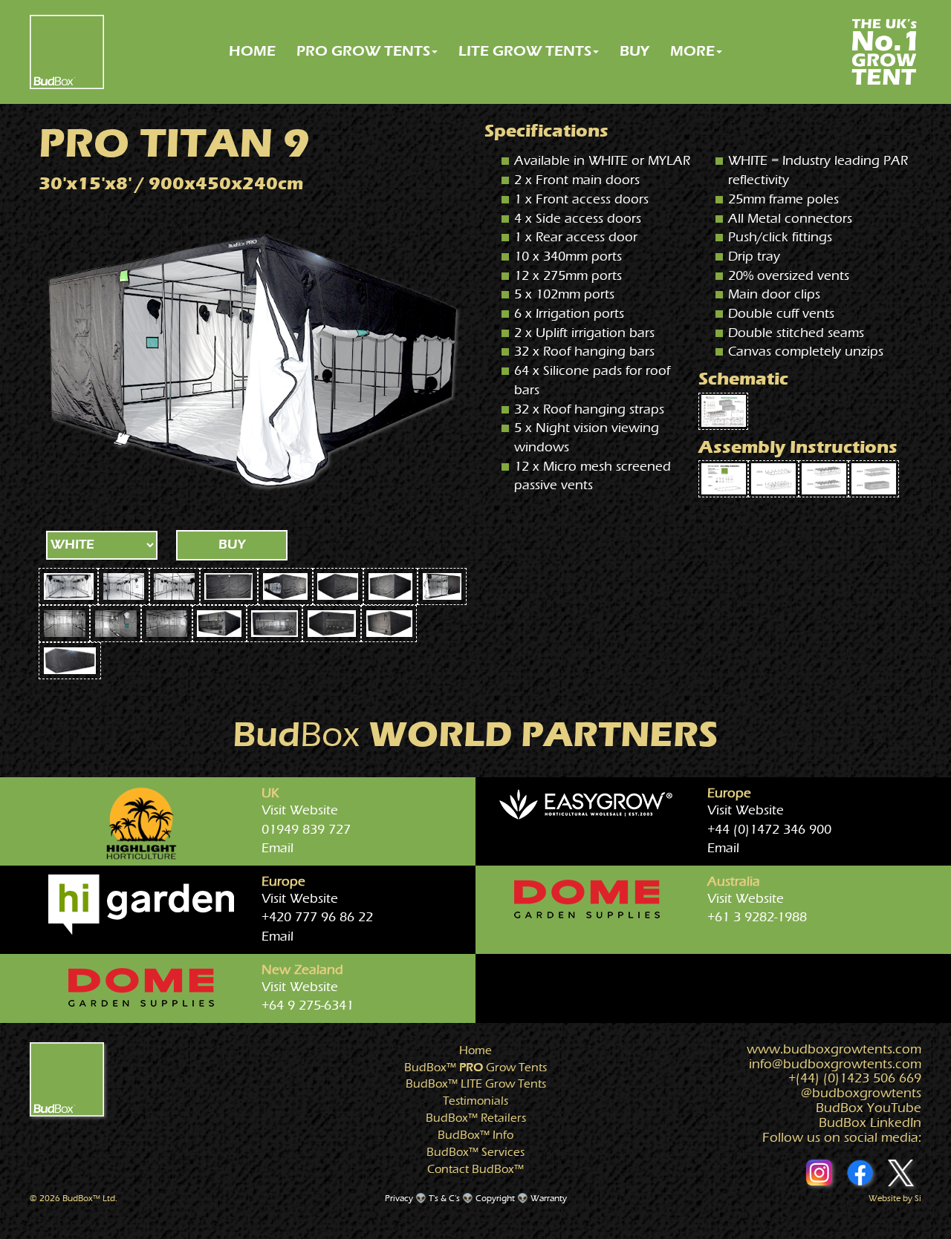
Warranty (548, 1198)
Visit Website (300, 810)
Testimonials (475, 1101)
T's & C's (444, 1198)
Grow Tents (475, 1067)
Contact (475, 1169)
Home (475, 1050)
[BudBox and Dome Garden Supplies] (586, 899)
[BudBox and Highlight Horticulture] (141, 823)
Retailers (476, 1118)
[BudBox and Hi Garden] (141, 905)
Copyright (495, 1198)
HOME (252, 50)
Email (277, 848)
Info (475, 1135)
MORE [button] (692, 50)
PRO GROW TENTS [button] (363, 50)
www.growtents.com (834, 1049)
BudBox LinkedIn (870, 1123)
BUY (634, 50)
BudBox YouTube (868, 1108)
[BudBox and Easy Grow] (586, 806)
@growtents (861, 1093)
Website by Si (895, 1198)
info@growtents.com (835, 1064)
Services (475, 1152)
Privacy (399, 1198)
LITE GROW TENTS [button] (524, 50)
